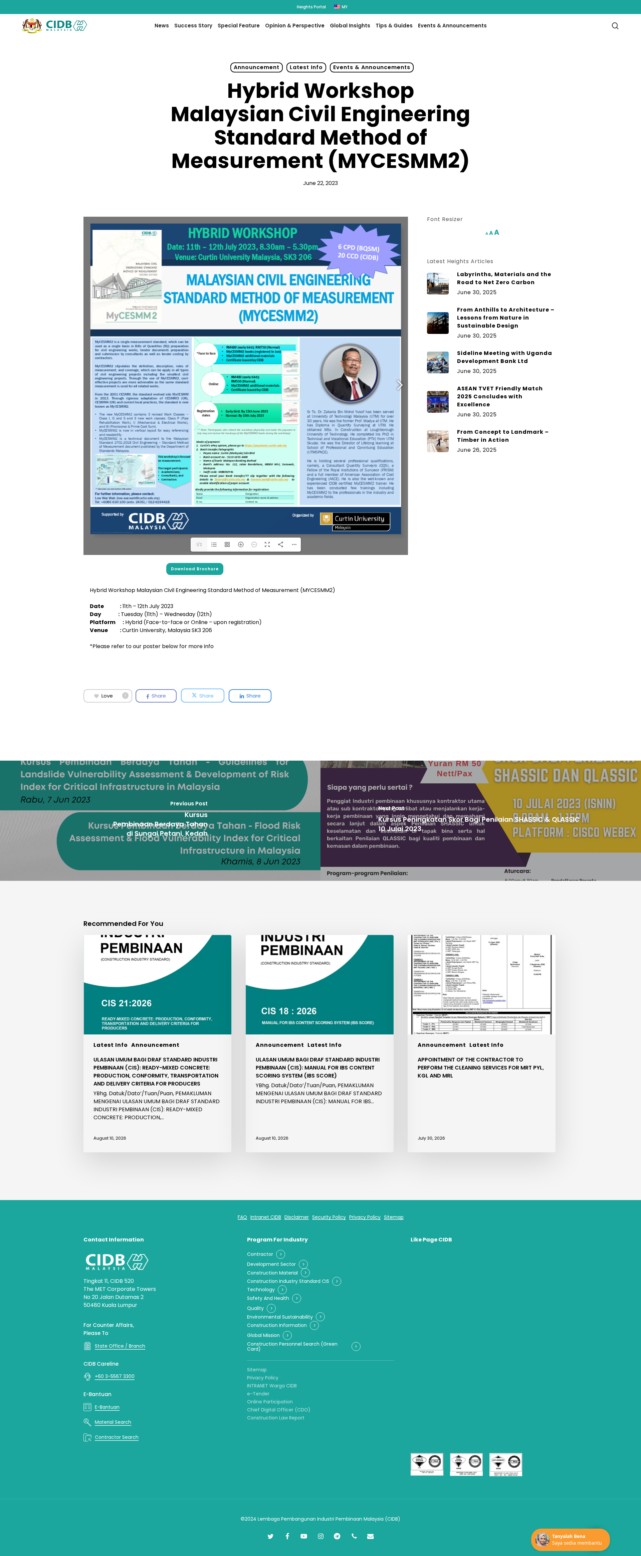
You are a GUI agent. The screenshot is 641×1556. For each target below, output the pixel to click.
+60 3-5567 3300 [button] (115, 1376)
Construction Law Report (275, 1417)
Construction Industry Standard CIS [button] (288, 1281)
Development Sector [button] (271, 1264)
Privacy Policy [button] (365, 1217)
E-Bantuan (97, 1394)
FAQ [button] (242, 1217)
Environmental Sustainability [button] (280, 1317)
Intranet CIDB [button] (265, 1217)
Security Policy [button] (329, 1217)
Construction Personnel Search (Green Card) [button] (292, 1347)
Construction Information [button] (277, 1325)
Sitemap (257, 1369)
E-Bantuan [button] (107, 1407)
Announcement (256, 67)
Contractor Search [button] (117, 1437)
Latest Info (306, 67)
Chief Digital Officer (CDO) (278, 1409)
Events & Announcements (371, 67)
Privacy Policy (262, 1377)
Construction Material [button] (272, 1273)
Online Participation (270, 1401)
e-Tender (258, 1393)
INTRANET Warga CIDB (272, 1385)
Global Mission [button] (263, 1335)
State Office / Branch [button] (120, 1346)
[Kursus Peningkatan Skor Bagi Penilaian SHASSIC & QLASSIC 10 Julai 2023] (480, 821)
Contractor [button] (260, 1254)
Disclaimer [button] (296, 1217)
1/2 (199, 544)
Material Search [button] (113, 1422)
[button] (194, 569)
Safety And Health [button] (268, 1298)
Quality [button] (255, 1308)
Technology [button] (261, 1289)
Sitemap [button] (394, 1217)
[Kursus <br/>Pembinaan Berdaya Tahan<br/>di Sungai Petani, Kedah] (160, 821)
